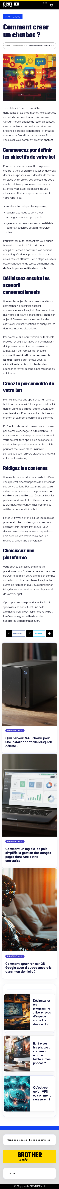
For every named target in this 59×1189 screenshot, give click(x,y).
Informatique (12, 16)
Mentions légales (17, 1139)
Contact (12, 1173)
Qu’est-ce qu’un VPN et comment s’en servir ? (42, 1093)
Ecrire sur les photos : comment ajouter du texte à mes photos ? (42, 1053)
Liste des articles (39, 1139)
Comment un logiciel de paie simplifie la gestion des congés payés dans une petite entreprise (28, 855)
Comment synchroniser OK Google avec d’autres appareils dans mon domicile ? (28, 968)
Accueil (6, 45)
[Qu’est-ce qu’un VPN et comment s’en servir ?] (17, 1094)
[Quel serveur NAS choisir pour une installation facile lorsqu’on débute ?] (29, 684)
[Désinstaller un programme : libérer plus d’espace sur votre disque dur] (17, 1012)
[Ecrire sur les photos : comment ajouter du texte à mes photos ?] (17, 1053)
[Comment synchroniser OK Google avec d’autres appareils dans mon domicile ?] (29, 909)
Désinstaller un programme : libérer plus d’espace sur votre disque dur (42, 1012)
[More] (49, 633)
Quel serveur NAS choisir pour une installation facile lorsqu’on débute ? (28, 742)
